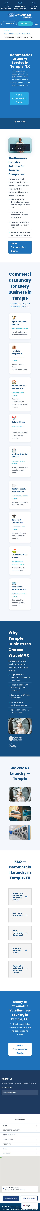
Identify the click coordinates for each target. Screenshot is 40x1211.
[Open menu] (36, 23)
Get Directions (11, 1198)
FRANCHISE (10, 23)
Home (6, 30)
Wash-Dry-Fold (20, 1135)
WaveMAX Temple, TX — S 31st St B (17, 34)
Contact (20, 1153)
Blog (20, 1149)
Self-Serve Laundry (20, 1130)
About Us (20, 1144)
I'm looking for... (7, 1087)
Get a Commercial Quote (19, 98)
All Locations (29, 1198)
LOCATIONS (26, 23)
